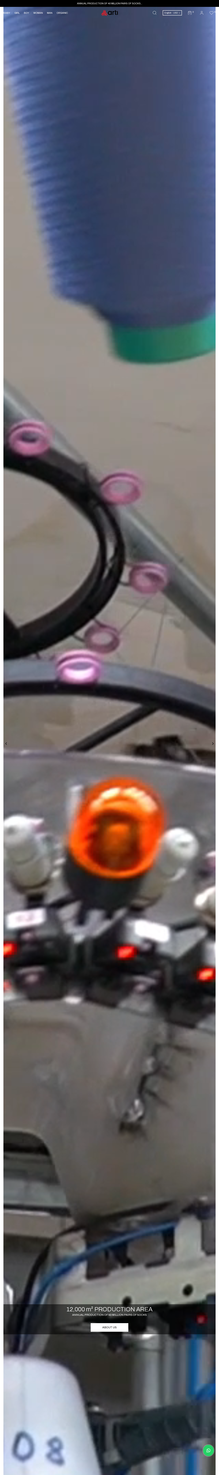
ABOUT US (109, 1327)
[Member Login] (202, 13)
